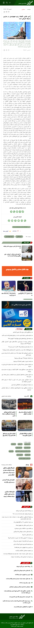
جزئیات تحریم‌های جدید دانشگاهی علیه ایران (21, 385)
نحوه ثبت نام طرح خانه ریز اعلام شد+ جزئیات (21, 557)
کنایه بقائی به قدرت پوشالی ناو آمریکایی (22, 532)
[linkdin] (12, 221)
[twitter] (18, 221)
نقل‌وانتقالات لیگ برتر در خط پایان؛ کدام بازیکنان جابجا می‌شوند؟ (17, 350)
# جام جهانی (19, 448)
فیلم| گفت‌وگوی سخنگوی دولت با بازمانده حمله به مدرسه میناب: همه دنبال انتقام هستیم (8, 471)
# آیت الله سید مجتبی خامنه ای (23, 451)
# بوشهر (20, 444)
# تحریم (11, 451)
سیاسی (23, 9)
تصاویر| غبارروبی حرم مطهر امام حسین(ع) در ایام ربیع (9, 434)
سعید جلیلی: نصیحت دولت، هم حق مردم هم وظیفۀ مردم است (17, 554)
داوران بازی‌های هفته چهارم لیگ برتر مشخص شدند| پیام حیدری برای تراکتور (16, 354)
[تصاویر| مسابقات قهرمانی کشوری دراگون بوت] (25, 425)
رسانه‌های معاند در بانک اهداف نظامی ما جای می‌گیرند (8, 294)
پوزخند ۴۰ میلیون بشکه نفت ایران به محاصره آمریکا (19, 538)
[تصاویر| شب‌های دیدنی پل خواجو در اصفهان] (25, 404)
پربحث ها (19, 329)
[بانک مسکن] (17, 271)
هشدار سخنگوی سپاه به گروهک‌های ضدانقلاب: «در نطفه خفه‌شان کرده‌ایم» (16, 389)
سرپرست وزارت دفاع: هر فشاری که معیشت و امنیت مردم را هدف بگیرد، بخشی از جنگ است (16, 602)
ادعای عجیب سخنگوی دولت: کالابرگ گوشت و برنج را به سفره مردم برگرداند (16, 370)
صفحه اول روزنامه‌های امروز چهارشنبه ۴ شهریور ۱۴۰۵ (19, 338)
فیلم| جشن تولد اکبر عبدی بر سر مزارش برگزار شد (8, 481)
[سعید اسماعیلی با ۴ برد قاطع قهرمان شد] (24, 286)
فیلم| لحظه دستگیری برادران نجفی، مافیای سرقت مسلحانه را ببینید (9, 494)
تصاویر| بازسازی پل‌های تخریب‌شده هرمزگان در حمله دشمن (8, 414)
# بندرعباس (27, 444)
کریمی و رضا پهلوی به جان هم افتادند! (22, 547)
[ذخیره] (8, 11)
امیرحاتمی (19, 237)
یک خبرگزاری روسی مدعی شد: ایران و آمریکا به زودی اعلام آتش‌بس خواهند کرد (16, 381)
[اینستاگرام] (19, 212)
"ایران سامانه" (14, 626)
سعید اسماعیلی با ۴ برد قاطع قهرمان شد (25, 294)
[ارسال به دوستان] (6, 11)
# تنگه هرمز (27, 448)
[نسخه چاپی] (4, 11)
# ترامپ (13, 444)
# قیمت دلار (19, 455)
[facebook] (15, 221)
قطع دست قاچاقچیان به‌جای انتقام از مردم (22, 607)
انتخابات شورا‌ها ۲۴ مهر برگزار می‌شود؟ (22, 358)
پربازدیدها (28, 329)
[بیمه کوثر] (17, 323)
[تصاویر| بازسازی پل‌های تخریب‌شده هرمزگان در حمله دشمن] (9, 404)
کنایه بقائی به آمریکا (26, 535)
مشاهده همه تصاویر (6, 396)
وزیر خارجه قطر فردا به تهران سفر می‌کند (22, 541)
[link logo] (17, 617)
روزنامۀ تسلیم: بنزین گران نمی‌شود (23, 511)
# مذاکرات (27, 455)
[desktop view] (9, 3)
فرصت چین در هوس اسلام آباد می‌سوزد (22, 361)
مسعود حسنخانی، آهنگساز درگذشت (23, 551)
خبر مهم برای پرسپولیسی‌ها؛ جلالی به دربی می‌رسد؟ (19, 347)
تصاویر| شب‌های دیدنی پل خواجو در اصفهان (25, 413)
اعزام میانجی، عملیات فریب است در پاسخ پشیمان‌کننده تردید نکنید (16, 335)
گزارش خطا (6, 231)
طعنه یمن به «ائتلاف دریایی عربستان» (23, 528)
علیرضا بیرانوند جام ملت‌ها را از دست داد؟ (22, 514)
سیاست (29, 9)
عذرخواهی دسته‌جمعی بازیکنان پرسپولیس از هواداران (19, 587)
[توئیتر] (17, 212)
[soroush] (9, 221)
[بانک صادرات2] (17, 314)
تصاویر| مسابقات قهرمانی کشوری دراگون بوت (25, 434)
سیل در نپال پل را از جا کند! (24, 583)
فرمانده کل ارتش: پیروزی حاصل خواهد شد (12, 247)
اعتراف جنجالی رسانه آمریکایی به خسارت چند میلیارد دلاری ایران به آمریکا (16, 365)
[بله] (22, 212)
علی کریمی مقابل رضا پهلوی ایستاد (23, 525)
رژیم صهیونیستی (9, 237)
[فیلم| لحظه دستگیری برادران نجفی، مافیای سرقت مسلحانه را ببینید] (24, 496)
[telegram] (21, 221)
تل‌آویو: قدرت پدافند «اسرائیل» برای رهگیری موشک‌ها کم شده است (12, 255)
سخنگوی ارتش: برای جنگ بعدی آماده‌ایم (22, 332)
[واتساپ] (14, 212)
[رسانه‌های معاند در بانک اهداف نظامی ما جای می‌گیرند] (8, 286)
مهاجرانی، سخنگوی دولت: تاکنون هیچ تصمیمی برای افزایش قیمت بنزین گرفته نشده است (17, 592)
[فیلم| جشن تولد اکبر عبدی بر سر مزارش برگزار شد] (24, 484)
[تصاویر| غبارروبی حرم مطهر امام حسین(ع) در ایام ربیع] (9, 425)
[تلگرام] (11, 212)
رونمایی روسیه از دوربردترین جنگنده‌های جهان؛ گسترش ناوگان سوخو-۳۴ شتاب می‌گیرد (16, 343)
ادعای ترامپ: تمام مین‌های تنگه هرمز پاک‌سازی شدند (19, 597)
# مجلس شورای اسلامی (24, 458)
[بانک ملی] (17, 305)
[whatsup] (25, 221)
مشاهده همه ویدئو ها (7, 465)
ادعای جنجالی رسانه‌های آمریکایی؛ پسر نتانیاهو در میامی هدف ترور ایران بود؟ (16, 375)
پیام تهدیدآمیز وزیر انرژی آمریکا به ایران (22, 544)
